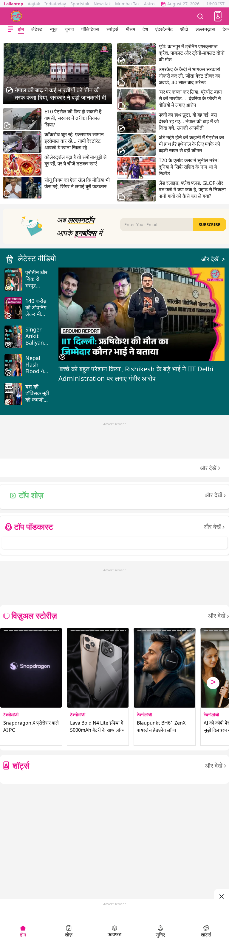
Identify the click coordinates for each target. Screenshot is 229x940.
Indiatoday (55, 4)
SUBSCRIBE (209, 224)
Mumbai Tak (127, 4)
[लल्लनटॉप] (16, 16)
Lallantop (13, 4)
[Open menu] (10, 29)
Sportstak (79, 4)
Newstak (102, 4)
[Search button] (200, 16)
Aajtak (34, 4)
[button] (218, 16)
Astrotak (152, 4)
